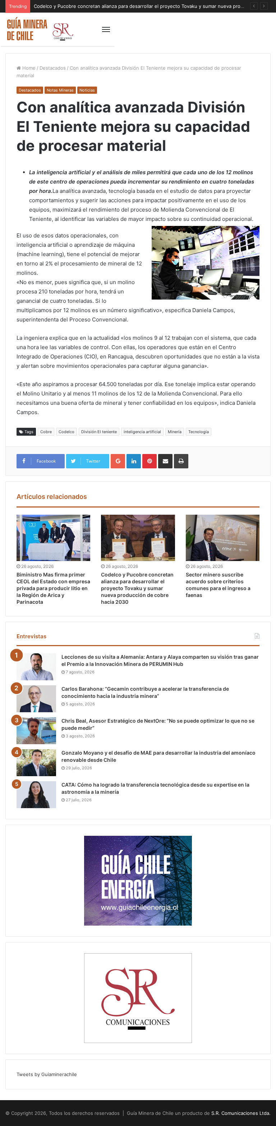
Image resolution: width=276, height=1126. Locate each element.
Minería (174, 431)
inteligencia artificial (142, 431)
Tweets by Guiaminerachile (47, 1074)
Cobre (46, 431)
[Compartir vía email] (165, 461)
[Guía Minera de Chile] (39, 29)
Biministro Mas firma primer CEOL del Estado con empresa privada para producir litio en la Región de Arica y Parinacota (53, 588)
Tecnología (198, 431)
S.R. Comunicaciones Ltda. (241, 1113)
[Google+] (118, 461)
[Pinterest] (149, 461)
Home (28, 68)
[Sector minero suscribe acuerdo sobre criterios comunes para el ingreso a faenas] (222, 538)
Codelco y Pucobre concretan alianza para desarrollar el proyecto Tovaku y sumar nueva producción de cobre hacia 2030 (137, 588)
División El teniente (99, 431)
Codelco (66, 431)
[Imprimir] (181, 461)
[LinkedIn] (133, 461)
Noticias (87, 90)
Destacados (53, 68)
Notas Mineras (60, 90)
